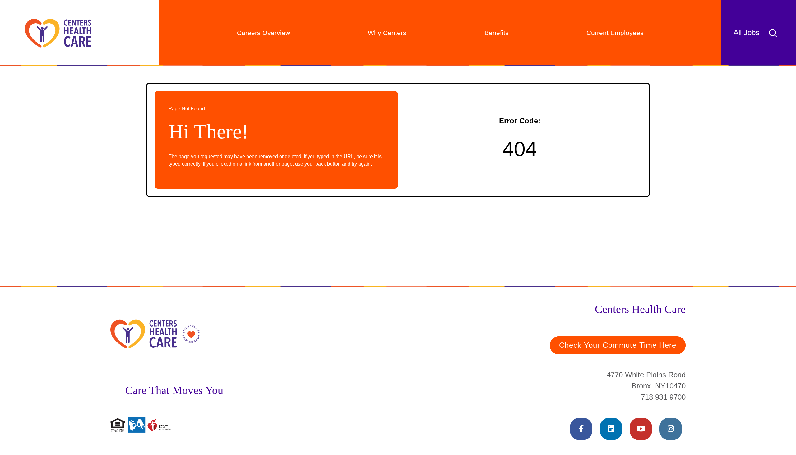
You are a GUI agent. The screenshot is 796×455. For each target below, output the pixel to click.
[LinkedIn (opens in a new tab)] (611, 429)
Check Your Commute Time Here (617, 345)
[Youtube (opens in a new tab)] (641, 429)
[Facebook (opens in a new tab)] (581, 429)
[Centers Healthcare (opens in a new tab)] (58, 33)
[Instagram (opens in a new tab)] (670, 429)
